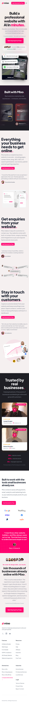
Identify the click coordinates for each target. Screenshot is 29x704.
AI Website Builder (6, 644)
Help (17, 647)
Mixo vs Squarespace (7, 672)
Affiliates (18, 649)
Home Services (19, 669)
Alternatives (5, 665)
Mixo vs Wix (5, 669)
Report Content (20, 689)
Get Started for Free (18, 3)
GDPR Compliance (6, 652)
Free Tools (18, 658)
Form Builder (5, 649)
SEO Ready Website (7, 655)
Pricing (17, 644)
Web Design (5, 647)
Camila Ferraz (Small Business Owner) (14, 603)
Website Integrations (7, 658)
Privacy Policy (19, 686)
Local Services (19, 674)
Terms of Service (20, 683)
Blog (17, 655)
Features (4, 640)
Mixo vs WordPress (6, 674)
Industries (18, 652)
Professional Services (21, 672)
